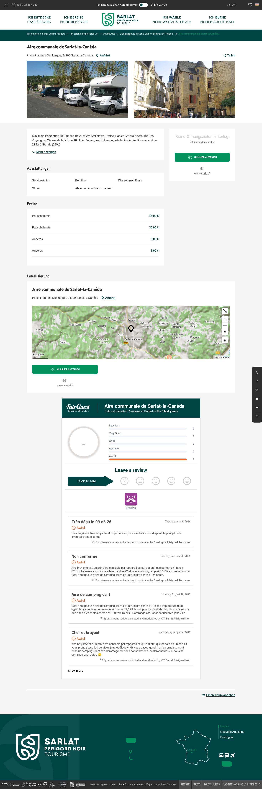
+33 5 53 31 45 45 (27, 4)
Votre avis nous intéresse (242, 784)
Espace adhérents (134, 784)
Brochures (212, 784)
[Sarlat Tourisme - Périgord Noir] (120, 19)
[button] (257, 4)
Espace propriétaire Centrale (161, 784)
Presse (185, 784)
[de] (257, 4)
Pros (196, 784)
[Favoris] (250, 4)
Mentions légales (99, 784)
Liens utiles (116, 784)
